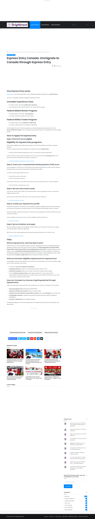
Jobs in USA (67, 503)
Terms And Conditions (83, 516)
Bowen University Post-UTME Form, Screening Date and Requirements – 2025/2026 (78, 425)
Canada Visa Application (35, 332)
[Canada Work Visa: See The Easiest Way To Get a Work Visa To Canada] (34, 370)
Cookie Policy (65, 516)
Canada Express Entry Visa (18, 332)
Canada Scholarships (55, 24)
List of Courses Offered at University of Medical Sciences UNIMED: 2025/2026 (78, 468)
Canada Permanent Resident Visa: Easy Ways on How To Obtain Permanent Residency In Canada (34, 361)
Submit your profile (14, 220)
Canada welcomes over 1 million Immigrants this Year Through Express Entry (15, 361)
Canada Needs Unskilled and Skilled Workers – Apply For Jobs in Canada (52, 378)
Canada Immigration (35, 24)
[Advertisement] (47, 11)
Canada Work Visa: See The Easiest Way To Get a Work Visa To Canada (34, 378)
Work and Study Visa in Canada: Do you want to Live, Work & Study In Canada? (15, 378)
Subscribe (68, 486)
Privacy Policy (58, 516)
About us (46, 516)
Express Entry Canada (51, 332)
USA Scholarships (45, 24)
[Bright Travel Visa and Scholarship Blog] (17, 25)
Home (9, 52)
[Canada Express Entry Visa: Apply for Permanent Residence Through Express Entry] (52, 353)
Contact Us (51, 516)
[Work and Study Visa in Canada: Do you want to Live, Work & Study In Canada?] (15, 370)
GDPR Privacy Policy (73, 516)
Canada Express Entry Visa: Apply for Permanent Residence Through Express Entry (52, 361)
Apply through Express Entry (16, 236)
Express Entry (10, 94)
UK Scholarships (68, 505)
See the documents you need (16, 200)
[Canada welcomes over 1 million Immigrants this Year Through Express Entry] (15, 353)
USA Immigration (68, 509)
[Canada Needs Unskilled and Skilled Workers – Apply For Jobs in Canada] (52, 370)
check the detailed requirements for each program (21, 161)
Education (67, 496)
